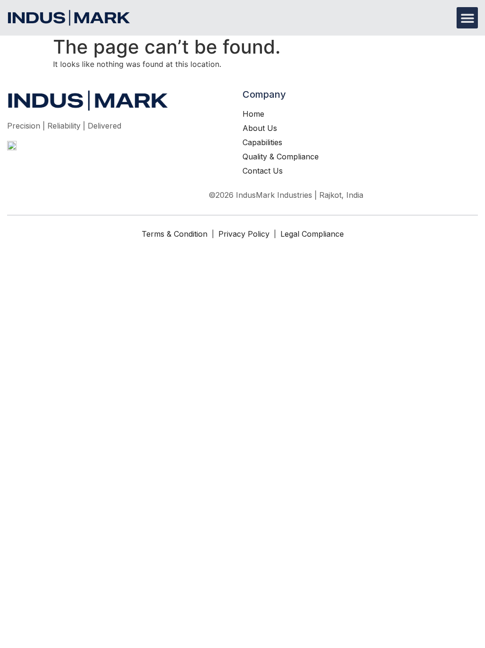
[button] (467, 17)
